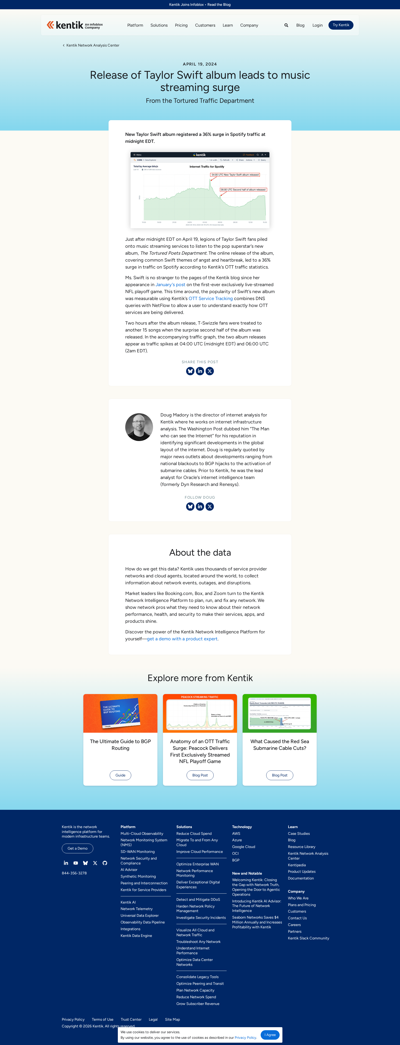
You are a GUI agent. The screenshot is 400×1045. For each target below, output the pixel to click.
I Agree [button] (270, 1035)
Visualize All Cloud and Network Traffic (195, 932)
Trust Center (131, 1019)
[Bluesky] (190, 506)
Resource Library (301, 847)
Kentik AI (128, 902)
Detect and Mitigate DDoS (198, 899)
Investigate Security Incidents (201, 917)
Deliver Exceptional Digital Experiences (198, 884)
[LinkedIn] (200, 506)
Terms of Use (102, 1019)
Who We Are (298, 898)
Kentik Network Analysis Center (308, 855)
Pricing (181, 25)
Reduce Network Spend (196, 997)
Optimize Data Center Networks (194, 962)
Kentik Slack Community (308, 938)
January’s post (170, 284)
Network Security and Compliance (139, 860)
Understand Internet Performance (192, 950)
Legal (153, 1019)
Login (317, 25)
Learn (228, 25)
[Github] (105, 863)
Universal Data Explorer (140, 915)
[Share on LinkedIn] (200, 371)
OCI (235, 853)
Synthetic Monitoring (138, 876)
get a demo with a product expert (182, 638)
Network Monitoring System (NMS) (144, 842)
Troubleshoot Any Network (198, 941)
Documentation (301, 878)
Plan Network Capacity (195, 990)
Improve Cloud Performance (199, 851)
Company (249, 25)
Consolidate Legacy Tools (197, 977)
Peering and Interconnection (144, 883)
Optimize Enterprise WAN (197, 864)
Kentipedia (297, 865)
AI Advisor (129, 869)
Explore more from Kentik (200, 677)
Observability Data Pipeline (143, 922)
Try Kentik (341, 25)
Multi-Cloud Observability (142, 833)
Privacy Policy (73, 1019)
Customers (205, 25)
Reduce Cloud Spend (194, 833)
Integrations (130, 929)
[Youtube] (76, 863)
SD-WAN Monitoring (138, 851)
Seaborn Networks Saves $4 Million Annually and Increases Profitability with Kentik (257, 922)
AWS (236, 833)
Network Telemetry (137, 909)
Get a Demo (78, 848)
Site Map (172, 1019)
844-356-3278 (74, 873)
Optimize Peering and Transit (200, 983)
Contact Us (297, 918)
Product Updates (302, 871)
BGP (235, 860)
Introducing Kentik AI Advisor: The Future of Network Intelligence (256, 906)
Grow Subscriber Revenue (197, 1003)
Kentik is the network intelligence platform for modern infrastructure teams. (86, 832)
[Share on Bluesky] (190, 371)
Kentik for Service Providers (143, 890)
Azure (237, 840)
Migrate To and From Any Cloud (197, 842)
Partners (294, 931)
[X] (210, 506)
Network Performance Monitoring (194, 873)
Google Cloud (243, 847)
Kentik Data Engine (136, 935)
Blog (300, 25)
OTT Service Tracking (211, 298)
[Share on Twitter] (210, 371)
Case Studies (299, 833)
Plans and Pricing (302, 905)
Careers (294, 925)
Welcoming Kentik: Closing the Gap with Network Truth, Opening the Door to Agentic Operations (256, 887)
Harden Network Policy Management (195, 908)
